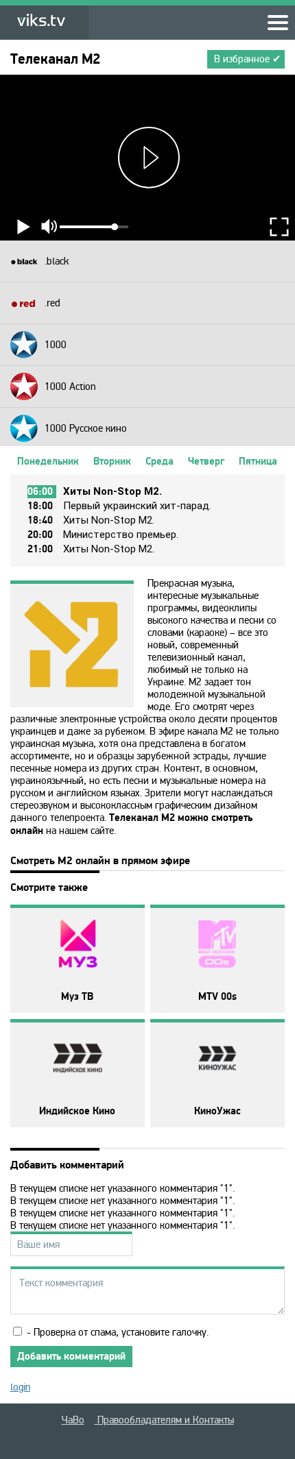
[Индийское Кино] (77, 1059)
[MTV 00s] (217, 944)
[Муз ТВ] (77, 944)
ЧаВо (73, 1420)
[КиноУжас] (217, 1059)
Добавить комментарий (71, 1356)
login (20, 1387)
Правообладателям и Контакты (164, 1420)
